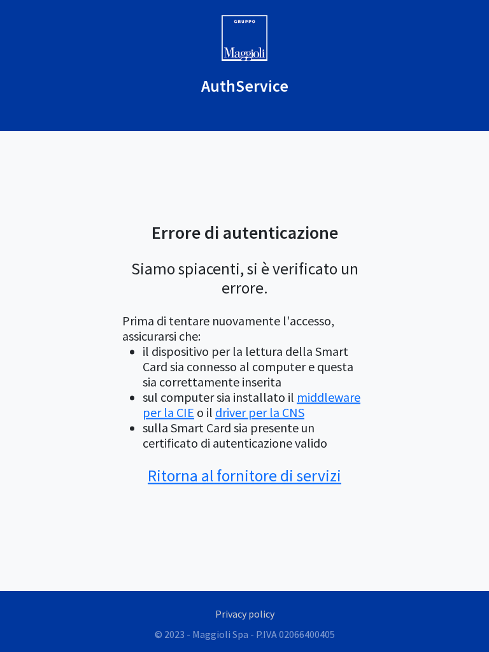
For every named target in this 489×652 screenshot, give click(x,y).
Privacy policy (244, 613)
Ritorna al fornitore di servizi (244, 475)
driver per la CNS (259, 412)
